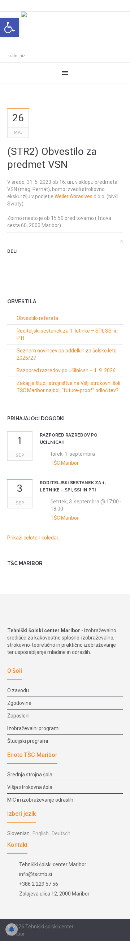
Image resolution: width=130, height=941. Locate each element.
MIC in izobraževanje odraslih (40, 800)
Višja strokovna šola (29, 787)
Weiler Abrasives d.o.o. (80, 196)
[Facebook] (101, 927)
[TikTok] (119, 927)
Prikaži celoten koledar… (34, 538)
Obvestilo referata (37, 318)
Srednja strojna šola (29, 774)
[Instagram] (110, 927)
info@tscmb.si (35, 874)
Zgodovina (19, 703)
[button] (9, 27)
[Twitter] (23, 264)
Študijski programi (27, 741)
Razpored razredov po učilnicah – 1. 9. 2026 (66, 370)
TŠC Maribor (65, 463)
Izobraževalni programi (33, 728)
